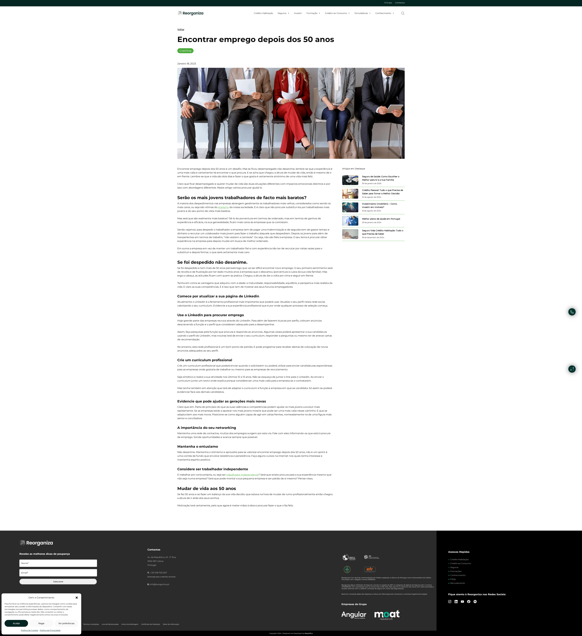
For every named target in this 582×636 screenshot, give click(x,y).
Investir (298, 13)
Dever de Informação (171, 624)
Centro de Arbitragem (129, 624)
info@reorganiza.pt (159, 584)
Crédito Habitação (263, 13)
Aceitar (16, 623)
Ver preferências (66, 623)
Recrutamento (457, 583)
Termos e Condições (91, 624)
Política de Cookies (29, 630)
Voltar (180, 29)
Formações (456, 571)
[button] (76, 597)
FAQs (453, 579)
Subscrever (58, 581)
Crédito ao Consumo (336, 13)
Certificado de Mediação (150, 624)
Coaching (185, 50)
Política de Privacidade (50, 630)
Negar (41, 623)
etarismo (223, 207)
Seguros (282, 13)
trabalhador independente (242, 474)
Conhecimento (383, 13)
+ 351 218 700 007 (158, 572)
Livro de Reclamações (110, 624)
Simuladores (361, 13)
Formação (311, 13)
